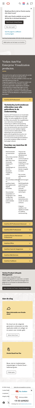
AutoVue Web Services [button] (11, 255)
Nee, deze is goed (10, 27)
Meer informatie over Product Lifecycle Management (17, 288)
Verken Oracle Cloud (13, 335)
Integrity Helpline (6, 396)
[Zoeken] (20, 3)
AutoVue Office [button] (9, 243)
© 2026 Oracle (6, 387)
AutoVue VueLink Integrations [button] (13, 249)
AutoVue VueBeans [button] (10, 261)
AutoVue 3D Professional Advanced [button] (15, 224)
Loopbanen (5, 393)
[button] (3, 3)
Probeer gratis (11, 372)
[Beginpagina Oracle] (8, 3)
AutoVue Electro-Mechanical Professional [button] (13, 236)
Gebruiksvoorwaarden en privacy (22, 387)
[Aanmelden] (27, 3)
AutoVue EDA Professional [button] (12, 230)
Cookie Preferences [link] (7, 390)
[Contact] (31, 3)
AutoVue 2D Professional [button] (12, 99)
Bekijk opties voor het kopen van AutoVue (14, 42)
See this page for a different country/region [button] (13, 33)
